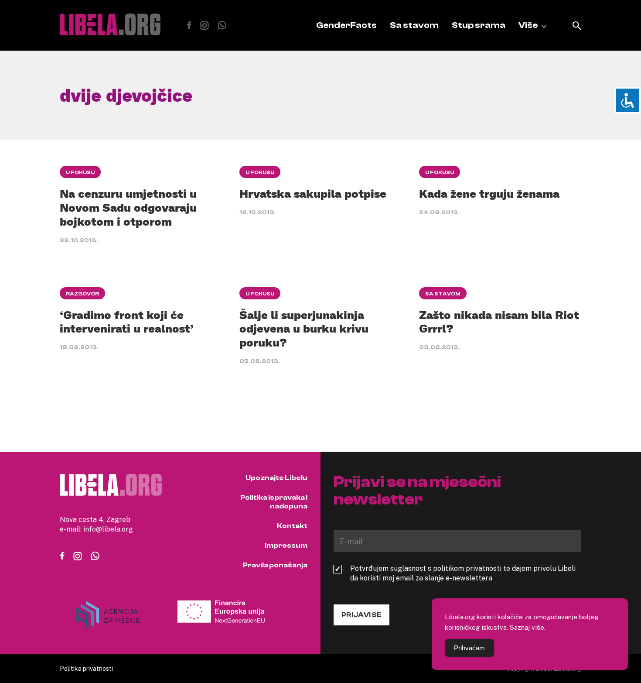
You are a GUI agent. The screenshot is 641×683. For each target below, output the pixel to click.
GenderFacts (346, 25)
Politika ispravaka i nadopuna (273, 502)
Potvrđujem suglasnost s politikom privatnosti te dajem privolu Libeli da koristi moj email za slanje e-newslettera (463, 573)
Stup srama (478, 25)
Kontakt (292, 526)
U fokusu (80, 172)
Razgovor (82, 294)
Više (528, 25)
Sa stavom (414, 25)
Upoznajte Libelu (276, 478)
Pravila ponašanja (275, 565)
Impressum (286, 545)
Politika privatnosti (86, 668)
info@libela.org (108, 529)
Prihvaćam (469, 648)
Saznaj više (527, 627)
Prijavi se (361, 615)
